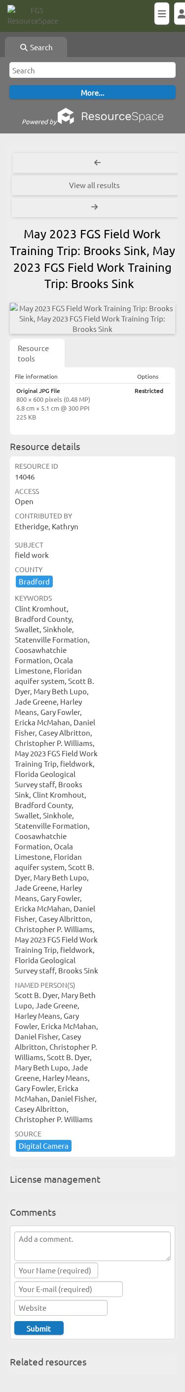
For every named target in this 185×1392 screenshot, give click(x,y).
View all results (94, 185)
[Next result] (95, 207)
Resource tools (33, 353)
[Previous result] (97, 163)
